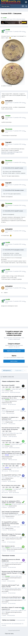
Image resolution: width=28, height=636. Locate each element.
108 (17, 442)
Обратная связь (9, 633)
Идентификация (10, 411)
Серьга (3, 408)
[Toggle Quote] (3, 168)
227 (17, 387)
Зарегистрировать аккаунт (14, 350)
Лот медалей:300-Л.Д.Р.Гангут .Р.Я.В (11, 475)
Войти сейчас (14, 361)
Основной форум (7, 469)
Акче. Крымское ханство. (8, 546)
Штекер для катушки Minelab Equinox (11, 597)
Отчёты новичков (6, 440)
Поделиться (7, 370)
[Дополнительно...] (25, 32)
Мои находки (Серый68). (8, 385)
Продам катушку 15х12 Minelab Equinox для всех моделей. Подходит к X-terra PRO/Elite (12, 573)
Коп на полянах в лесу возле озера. (11, 485)
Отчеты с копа (9, 390)
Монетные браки (21, 19)
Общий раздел (9, 422)
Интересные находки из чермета (12, 463)
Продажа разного (9, 516)
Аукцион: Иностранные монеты (14, 549)
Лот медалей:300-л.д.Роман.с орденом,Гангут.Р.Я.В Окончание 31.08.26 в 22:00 (10, 523)
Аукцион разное (13, 505)
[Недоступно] (13, 50)
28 (17, 487)
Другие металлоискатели (9, 434)
